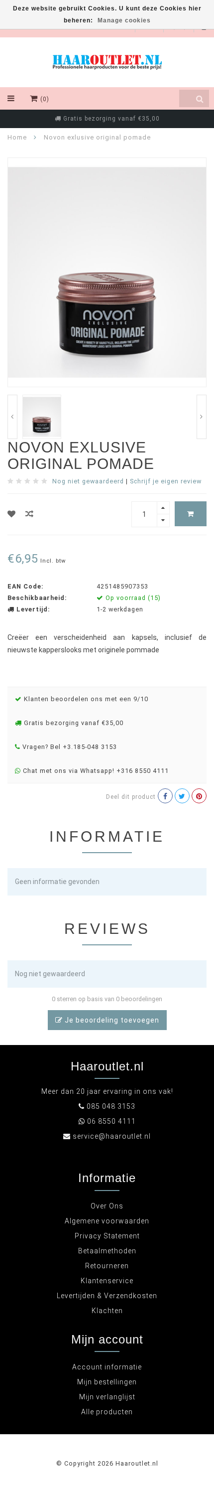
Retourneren (107, 1266)
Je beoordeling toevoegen (111, 1020)
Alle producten (107, 1412)
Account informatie (107, 1367)
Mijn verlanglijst (107, 1397)
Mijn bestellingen (107, 1382)
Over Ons (107, 1206)
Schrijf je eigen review (166, 481)
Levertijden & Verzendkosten (107, 1296)
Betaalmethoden (107, 1251)
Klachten (107, 1311)
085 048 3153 (111, 1106)
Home (17, 137)
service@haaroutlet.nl (112, 1136)
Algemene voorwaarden (107, 1221)
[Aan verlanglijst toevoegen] (11, 514)
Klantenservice (107, 1281)
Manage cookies (124, 20)
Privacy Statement (107, 1236)
